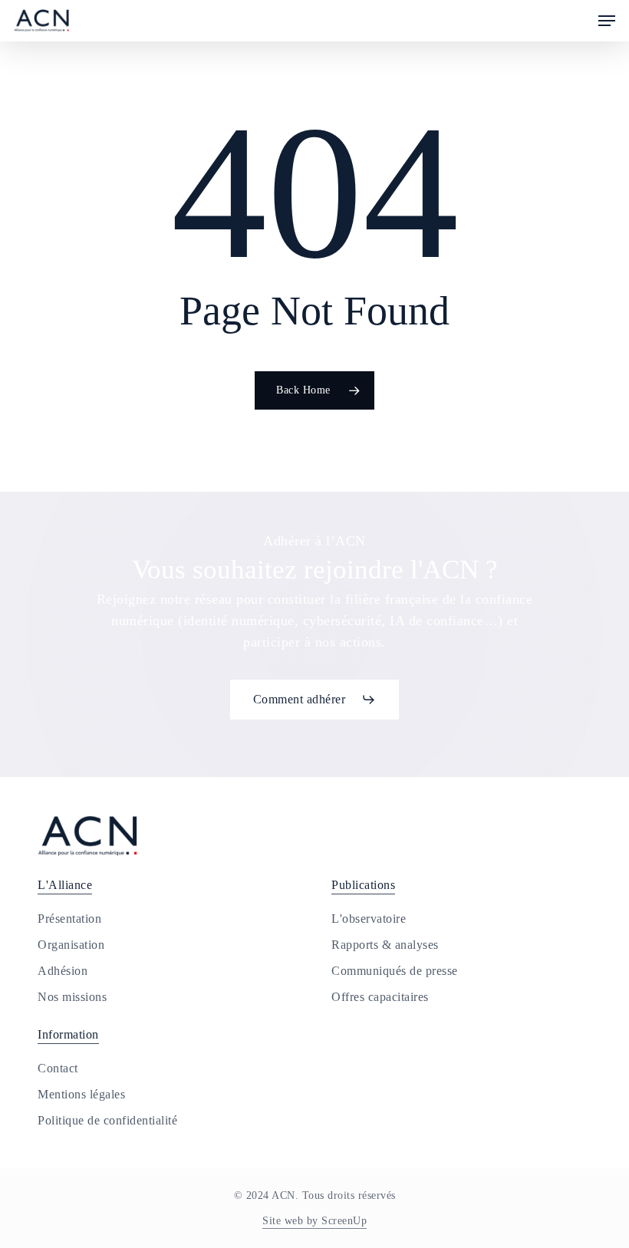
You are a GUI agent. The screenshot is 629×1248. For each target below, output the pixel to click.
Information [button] (68, 1034)
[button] (606, 20)
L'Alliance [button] (65, 884)
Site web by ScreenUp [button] (314, 1221)
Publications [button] (363, 884)
